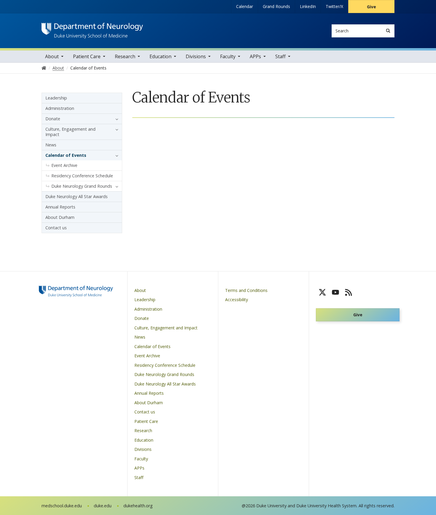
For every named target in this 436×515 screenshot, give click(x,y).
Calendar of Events (65, 155)
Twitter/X (334, 6)
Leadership (56, 98)
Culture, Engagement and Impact (70, 131)
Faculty (227, 56)
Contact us (56, 227)
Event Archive (64, 165)
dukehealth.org (138, 505)
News (50, 145)
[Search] (388, 30)
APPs (255, 56)
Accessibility (236, 299)
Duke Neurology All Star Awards (76, 196)
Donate (52, 118)
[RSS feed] (348, 292)
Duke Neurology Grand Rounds (81, 186)
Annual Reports (60, 207)
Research (125, 56)
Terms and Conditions (246, 290)
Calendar (244, 6)
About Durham (59, 217)
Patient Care (87, 56)
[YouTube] (335, 292)
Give (371, 7)
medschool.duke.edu (62, 505)
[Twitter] (322, 292)
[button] (115, 119)
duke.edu (103, 505)
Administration (59, 108)
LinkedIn (308, 6)
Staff (280, 56)
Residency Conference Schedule (82, 175)
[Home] (92, 28)
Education (160, 56)
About (52, 56)
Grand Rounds (276, 6)
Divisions (196, 56)
